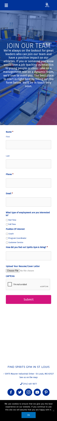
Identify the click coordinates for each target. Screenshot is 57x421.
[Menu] (6, 5)
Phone (9, 174)
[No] (53, 410)
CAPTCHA (10, 276)
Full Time (12, 224)
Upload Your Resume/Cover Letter (23, 266)
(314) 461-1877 (29, 383)
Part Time (12, 220)
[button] (11, 392)
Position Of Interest (15, 229)
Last (8, 156)
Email (9, 193)
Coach (11, 234)
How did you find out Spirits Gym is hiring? (27, 247)
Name (9, 132)
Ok (28, 415)
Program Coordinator (17, 238)
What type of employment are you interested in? (28, 214)
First (8, 137)
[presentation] (28, 284)
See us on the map (28, 377)
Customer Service (15, 242)
